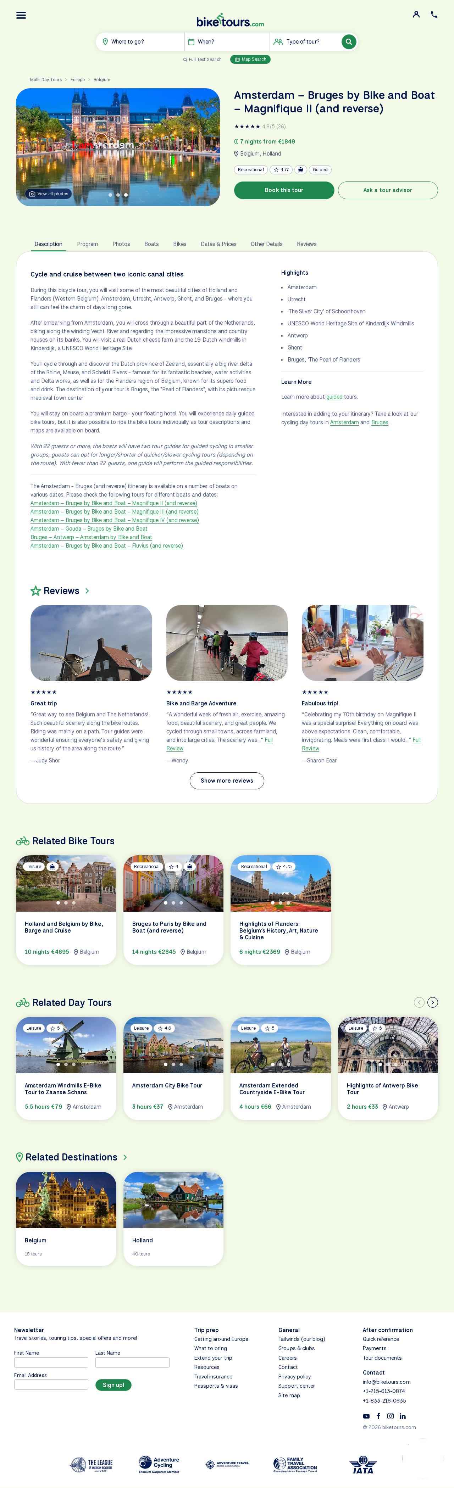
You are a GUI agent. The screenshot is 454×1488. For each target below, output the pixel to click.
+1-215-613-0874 (384, 1391)
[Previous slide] (419, 1002)
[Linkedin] (402, 1415)
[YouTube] (366, 1415)
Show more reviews (227, 780)
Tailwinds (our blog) (301, 1339)
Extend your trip (213, 1357)
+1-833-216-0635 (384, 1400)
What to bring (210, 1348)
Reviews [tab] (307, 244)
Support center (296, 1385)
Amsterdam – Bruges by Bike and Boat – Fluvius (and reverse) (107, 545)
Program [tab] (87, 244)
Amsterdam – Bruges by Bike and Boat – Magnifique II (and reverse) (114, 503)
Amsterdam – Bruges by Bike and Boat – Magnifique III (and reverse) (115, 511)
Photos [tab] (121, 244)
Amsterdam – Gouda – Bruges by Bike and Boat (89, 528)
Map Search (253, 59)
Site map (289, 1395)
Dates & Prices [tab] (219, 244)
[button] (21, 15)
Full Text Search (205, 59)
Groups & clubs (296, 1348)
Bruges (379, 422)
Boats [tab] (151, 244)
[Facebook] (378, 1415)
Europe (78, 80)
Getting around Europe (221, 1339)
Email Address (30, 1375)
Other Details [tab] (267, 244)
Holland (271, 153)
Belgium (102, 80)
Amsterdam (344, 422)
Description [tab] (48, 244)
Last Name (107, 1352)
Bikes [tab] (179, 244)
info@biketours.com (387, 1382)
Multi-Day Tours (46, 80)
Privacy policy (294, 1376)
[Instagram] (390, 1415)
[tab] (110, 195)
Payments (375, 1348)
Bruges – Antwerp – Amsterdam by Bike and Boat (91, 537)
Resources (207, 1367)
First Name (26, 1352)
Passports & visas (216, 1385)
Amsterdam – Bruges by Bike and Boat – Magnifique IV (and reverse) (115, 520)
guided (334, 397)
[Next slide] (432, 1002)
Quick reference (381, 1339)
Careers (287, 1357)
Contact (288, 1367)
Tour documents (382, 1357)
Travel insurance (213, 1376)
